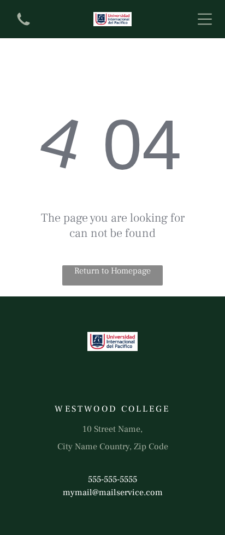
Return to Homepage (112, 270)
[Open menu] (205, 19)
